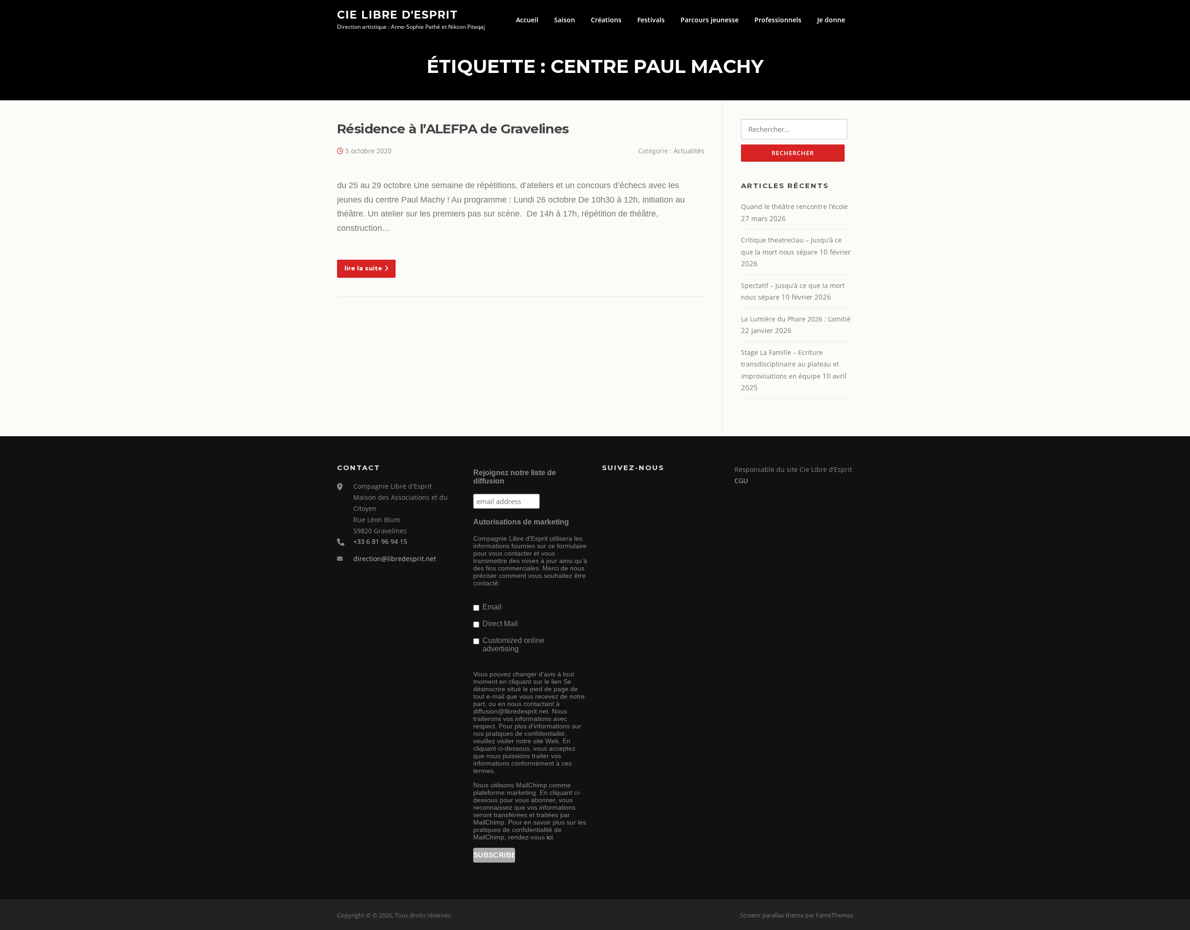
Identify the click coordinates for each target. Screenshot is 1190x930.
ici (550, 837)
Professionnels (777, 19)
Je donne (831, 19)
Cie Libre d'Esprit (397, 14)
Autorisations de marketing (521, 522)
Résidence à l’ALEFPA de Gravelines (453, 129)
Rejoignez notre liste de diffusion (514, 477)
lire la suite (363, 268)
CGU (741, 480)
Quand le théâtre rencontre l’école (794, 206)
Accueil (527, 19)
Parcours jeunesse (710, 19)
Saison (564, 19)
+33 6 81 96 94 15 (380, 541)
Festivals (651, 19)
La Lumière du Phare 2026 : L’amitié (796, 318)
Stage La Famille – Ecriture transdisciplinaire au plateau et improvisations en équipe (790, 364)
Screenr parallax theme (772, 915)
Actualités (689, 150)
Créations (606, 19)
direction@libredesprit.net (394, 558)
